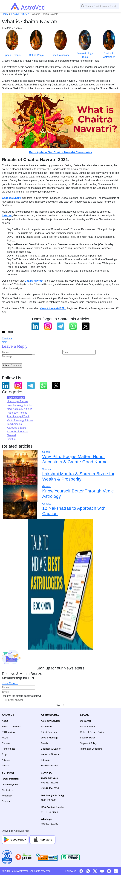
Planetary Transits (17, 412)
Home (5, 14)
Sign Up (60, 705)
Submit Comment (12, 365)
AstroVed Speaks (16, 427)
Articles (6, 760)
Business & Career (50, 748)
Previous (7, 338)
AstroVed (23, 871)
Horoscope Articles (17, 401)
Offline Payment (10, 784)
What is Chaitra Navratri (45, 14)
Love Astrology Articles (19, 405)
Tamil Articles (14, 424)
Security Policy (87, 737)
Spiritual (11, 439)
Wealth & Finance (50, 754)
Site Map (6, 801)
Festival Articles (20, 14)
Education (46, 760)
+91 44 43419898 (50, 788)
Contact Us (8, 790)
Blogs (5, 754)
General (11, 435)
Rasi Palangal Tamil (18, 416)
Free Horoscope (61, 55)
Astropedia (46, 726)
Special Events (12, 55)
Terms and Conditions (91, 748)
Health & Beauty (49, 765)
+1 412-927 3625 (49, 812)
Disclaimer (85, 720)
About (5, 720)
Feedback (7, 795)
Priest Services (49, 732)
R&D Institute (9, 732)
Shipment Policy (88, 743)
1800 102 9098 (48, 800)
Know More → (10, 683)
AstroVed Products (17, 431)
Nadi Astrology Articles (19, 409)
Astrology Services (50, 720)
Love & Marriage (49, 737)
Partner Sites (8, 748)
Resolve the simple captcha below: (21, 696)
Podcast (6, 765)
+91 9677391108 (49, 782)
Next (4, 342)
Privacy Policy (87, 726)
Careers (6, 743)
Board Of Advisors (11, 726)
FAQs (5, 737)
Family (44, 743)
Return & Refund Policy (92, 732)
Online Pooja (36, 55)
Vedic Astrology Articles (20, 420)
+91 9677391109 (49, 823)
